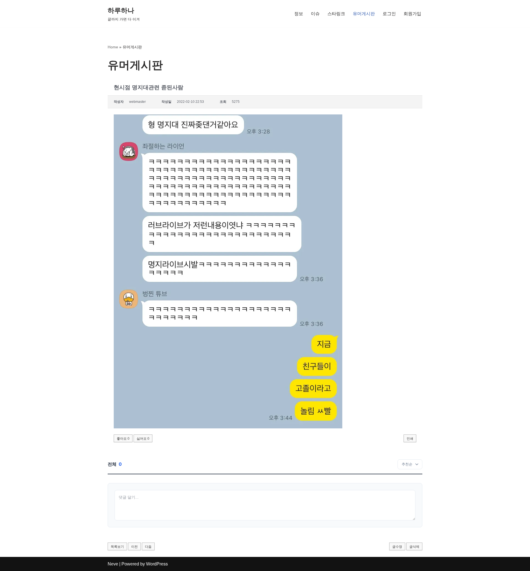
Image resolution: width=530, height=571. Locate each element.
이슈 (315, 13)
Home (113, 47)
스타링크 (336, 13)
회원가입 (412, 13)
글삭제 (414, 547)
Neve (113, 564)
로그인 (389, 13)
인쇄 (410, 439)
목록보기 (117, 547)
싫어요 (143, 439)
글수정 (397, 547)
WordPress (157, 564)
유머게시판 (364, 13)
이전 (134, 547)
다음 (148, 547)
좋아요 (123, 439)
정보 (298, 13)
